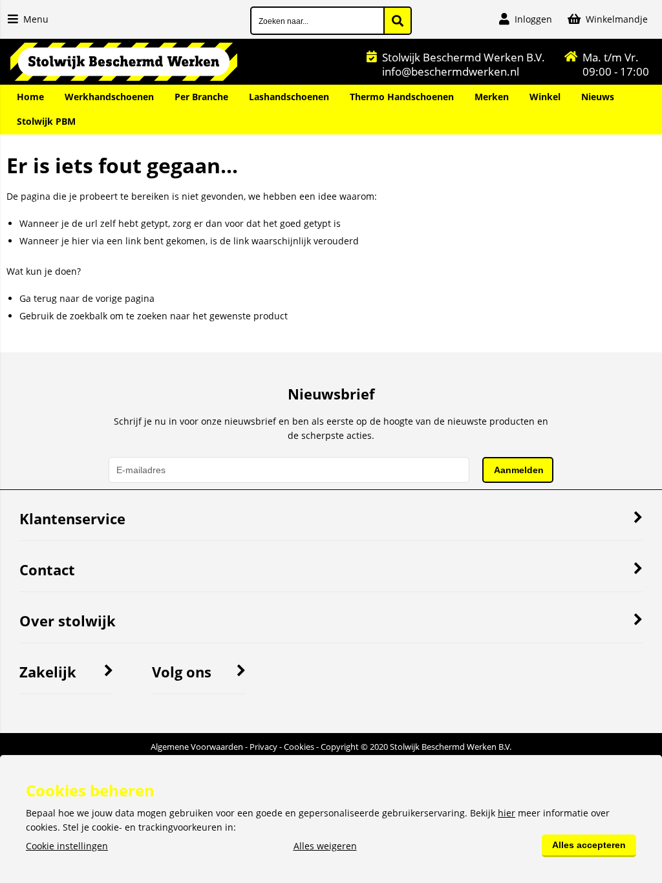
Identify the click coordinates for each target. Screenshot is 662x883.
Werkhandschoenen (109, 96)
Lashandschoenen (289, 96)
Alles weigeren (325, 846)
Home (30, 96)
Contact (47, 569)
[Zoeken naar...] (398, 21)
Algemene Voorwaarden (197, 746)
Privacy (263, 746)
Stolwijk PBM (46, 121)
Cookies (299, 746)
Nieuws (597, 96)
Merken (492, 96)
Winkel (545, 96)
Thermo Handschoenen (402, 96)
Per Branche (201, 96)
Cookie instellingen (67, 846)
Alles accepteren (589, 845)
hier (506, 813)
